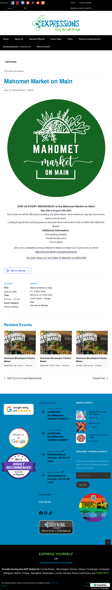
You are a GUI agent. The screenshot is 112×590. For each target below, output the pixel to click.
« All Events (10, 61)
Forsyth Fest (99, 378)
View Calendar (45, 494)
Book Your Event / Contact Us (81, 8)
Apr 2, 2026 (93, 427)
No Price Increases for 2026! (98, 436)
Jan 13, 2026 (93, 441)
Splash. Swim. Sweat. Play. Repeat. (98, 412)
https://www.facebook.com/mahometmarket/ (56, 252)
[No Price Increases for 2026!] (81, 438)
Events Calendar (85, 3)
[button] (19, 409)
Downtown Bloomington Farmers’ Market (58, 415)
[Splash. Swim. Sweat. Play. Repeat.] (81, 415)
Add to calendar (18, 270)
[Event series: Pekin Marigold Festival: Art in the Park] (63, 451)
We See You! (94, 423)
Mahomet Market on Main (41, 287)
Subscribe (83, 485)
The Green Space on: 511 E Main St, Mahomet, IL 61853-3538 (56, 258)
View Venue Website (39, 305)
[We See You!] (81, 427)
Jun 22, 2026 (93, 418)
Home (73, 3)
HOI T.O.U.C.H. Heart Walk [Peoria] (24, 378)
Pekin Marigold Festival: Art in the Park (59, 458)
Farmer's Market (11, 306)
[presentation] (20, 342)
